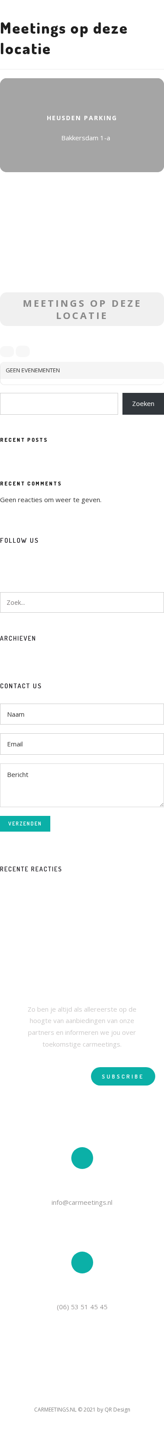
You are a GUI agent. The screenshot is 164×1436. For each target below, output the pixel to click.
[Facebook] (7, 563)
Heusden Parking (82, 118)
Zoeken (143, 403)
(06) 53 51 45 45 (82, 1306)
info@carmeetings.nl (82, 1202)
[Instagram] (22, 563)
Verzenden (25, 823)
